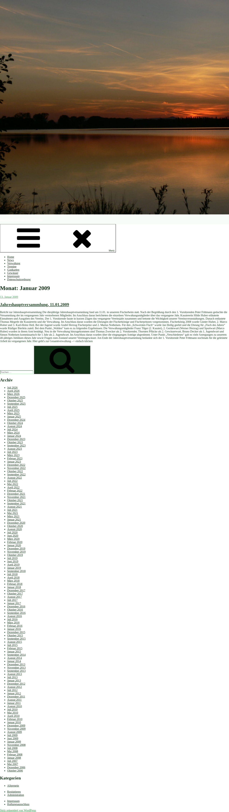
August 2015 (14, 641)
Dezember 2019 (16, 548)
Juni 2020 (12, 535)
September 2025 (16, 403)
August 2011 (14, 699)
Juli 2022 (12, 480)
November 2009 (16, 728)
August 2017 (14, 596)
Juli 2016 (12, 619)
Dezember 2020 (16, 522)
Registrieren (14, 791)
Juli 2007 (12, 760)
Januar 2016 (14, 629)
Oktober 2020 (15, 526)
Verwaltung (13, 263)
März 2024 (13, 432)
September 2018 (16, 571)
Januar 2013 (14, 680)
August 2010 (14, 706)
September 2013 (16, 670)
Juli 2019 (12, 558)
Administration (15, 794)
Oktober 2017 (15, 593)
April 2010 (13, 715)
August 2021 (14, 506)
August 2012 (14, 686)
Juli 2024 (12, 429)
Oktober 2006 (15, 770)
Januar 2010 (14, 722)
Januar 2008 (14, 757)
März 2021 (13, 516)
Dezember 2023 (16, 439)
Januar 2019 (14, 567)
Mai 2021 (12, 513)
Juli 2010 (12, 709)
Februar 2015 (14, 648)
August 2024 (14, 426)
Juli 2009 (12, 735)
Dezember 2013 (16, 664)
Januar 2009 (14, 741)
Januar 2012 (14, 693)
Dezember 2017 (16, 590)
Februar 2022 (14, 490)
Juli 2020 (12, 532)
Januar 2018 (14, 587)
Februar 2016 (14, 625)
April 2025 (13, 410)
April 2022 (13, 487)
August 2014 (14, 657)
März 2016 (13, 622)
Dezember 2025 (16, 397)
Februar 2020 (14, 542)
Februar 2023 (14, 458)
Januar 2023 (14, 461)
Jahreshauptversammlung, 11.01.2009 (34, 304)
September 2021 (16, 503)
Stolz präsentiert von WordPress (18, 810)
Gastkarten (13, 269)
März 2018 (13, 580)
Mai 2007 (12, 764)
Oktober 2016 (15, 609)
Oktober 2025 (15, 400)
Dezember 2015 (16, 632)
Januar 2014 (14, 661)
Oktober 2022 (15, 471)
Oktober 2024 (15, 423)
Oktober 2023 (15, 442)
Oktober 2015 (15, 635)
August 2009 (14, 732)
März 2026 (13, 394)
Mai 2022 (12, 484)
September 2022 (16, 474)
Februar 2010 (14, 719)
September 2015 (16, 638)
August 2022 (14, 477)
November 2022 (16, 468)
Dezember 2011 (16, 696)
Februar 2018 (14, 583)
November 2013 (16, 667)
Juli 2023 (12, 451)
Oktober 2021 (15, 500)
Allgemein (13, 785)
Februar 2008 (14, 754)
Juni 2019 (12, 561)
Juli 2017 (12, 600)
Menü (111, 250)
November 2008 (16, 744)
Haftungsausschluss (18, 804)
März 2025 (13, 413)
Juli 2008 (12, 748)
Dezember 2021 (16, 493)
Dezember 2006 (16, 767)
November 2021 (16, 497)
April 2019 (13, 564)
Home (10, 256)
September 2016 (16, 612)
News (10, 260)
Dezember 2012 (16, 683)
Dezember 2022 (16, 464)
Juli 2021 (12, 509)
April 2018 (13, 577)
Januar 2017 (14, 603)
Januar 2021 (14, 519)
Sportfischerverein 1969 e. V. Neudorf (21, 219)
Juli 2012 (12, 690)
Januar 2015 (14, 651)
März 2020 (13, 538)
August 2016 (14, 616)
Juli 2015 (12, 645)
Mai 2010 (12, 712)
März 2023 (13, 455)
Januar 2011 (14, 703)
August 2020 (14, 529)
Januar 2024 (14, 435)
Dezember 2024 (16, 419)
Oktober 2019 (15, 554)
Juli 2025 (12, 406)
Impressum (13, 276)
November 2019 (16, 551)
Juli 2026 (12, 387)
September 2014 (16, 654)
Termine (11, 266)
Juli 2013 (12, 677)
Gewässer (12, 272)
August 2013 (14, 674)
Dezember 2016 (16, 606)
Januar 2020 (14, 545)
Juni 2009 (12, 738)
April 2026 (13, 390)
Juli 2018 (12, 574)
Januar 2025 (14, 416)
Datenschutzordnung (19, 279)
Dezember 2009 (16, 725)
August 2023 (14, 448)
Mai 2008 (12, 751)
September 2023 (16, 445)
